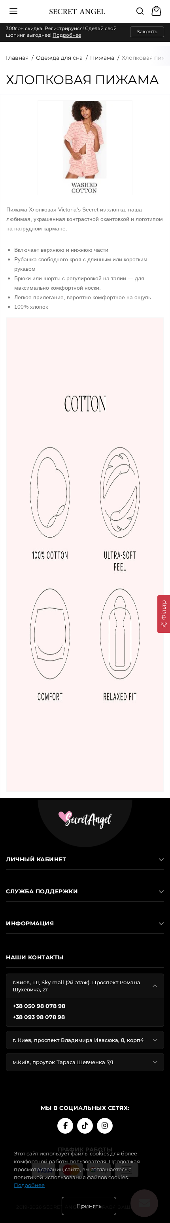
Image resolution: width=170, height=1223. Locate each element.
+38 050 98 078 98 (39, 1006)
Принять (89, 1206)
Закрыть (147, 31)
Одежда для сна (59, 57)
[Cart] (157, 11)
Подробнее (67, 35)
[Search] (140, 11)
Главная (17, 57)
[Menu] (13, 11)
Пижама (102, 57)
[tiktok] (85, 1126)
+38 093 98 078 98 (39, 1017)
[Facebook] (65, 1126)
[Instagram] (105, 1126)
